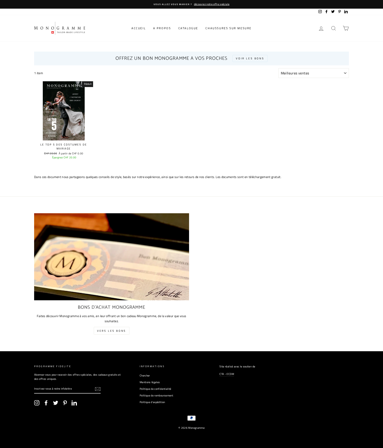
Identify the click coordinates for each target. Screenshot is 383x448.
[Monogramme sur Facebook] (46, 402)
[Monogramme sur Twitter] (55, 402)
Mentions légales (150, 382)
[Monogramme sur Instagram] (36, 402)
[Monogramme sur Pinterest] (65, 402)
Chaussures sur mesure (228, 28)
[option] (191, 4)
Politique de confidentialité (155, 389)
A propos (162, 28)
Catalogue (188, 28)
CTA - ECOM (226, 374)
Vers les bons (111, 331)
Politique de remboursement (156, 396)
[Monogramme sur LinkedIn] (74, 402)
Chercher (145, 376)
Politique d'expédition (152, 402)
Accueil (138, 28)
